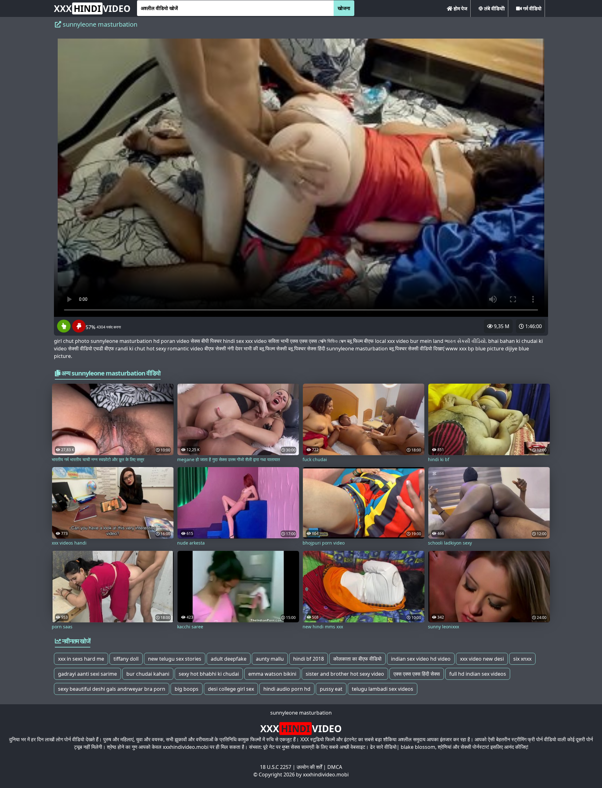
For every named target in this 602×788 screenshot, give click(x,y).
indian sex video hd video (421, 658)
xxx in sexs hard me (81, 658)
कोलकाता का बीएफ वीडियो (357, 658)
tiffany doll (126, 658)
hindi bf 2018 (308, 658)
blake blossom (418, 746)
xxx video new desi (482, 658)
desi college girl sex (231, 688)
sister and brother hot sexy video (345, 673)
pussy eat (331, 688)
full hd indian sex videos (477, 673)
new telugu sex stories (174, 658)
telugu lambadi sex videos (382, 688)
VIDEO (92, 8)
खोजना (344, 8)
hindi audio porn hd (286, 688)
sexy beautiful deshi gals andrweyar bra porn (111, 688)
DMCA (334, 767)
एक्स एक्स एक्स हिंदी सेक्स (416, 673)
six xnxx (522, 658)
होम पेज (459, 8)
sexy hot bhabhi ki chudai (209, 673)
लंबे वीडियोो (494, 8)
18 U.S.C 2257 (275, 767)
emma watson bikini (272, 673)
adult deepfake (228, 658)
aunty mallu (270, 658)
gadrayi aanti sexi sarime (87, 673)
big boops (186, 688)
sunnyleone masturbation (301, 712)
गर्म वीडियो (531, 8)
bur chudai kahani (147, 673)
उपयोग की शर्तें (309, 767)
